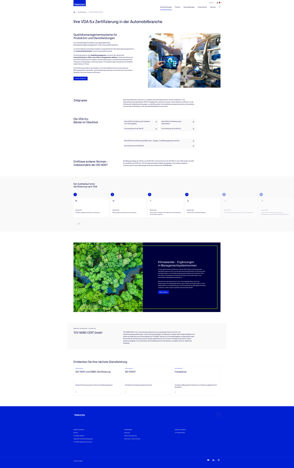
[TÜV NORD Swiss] (74, 12)
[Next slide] (79, 223)
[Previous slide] (75, 223)
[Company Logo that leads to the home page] (80, 3)
